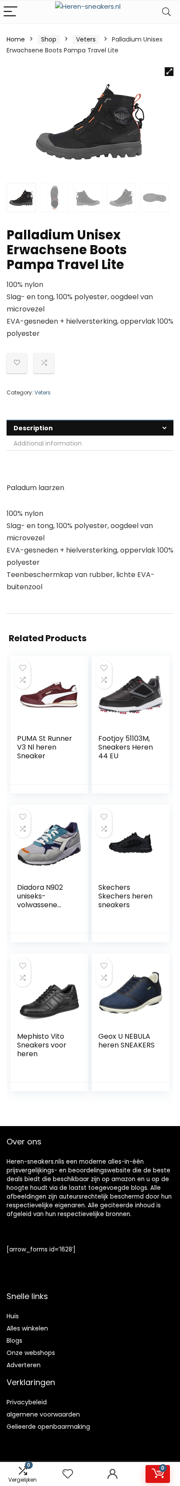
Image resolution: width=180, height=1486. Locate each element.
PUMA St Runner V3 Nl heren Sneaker (44, 747)
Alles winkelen (27, 1328)
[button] (169, 71)
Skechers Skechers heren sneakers (125, 896)
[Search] (166, 12)
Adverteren (24, 1365)
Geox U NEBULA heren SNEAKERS (126, 1040)
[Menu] (10, 12)
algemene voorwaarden (43, 1414)
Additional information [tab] (48, 443)
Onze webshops (31, 1352)
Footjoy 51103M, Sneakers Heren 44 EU (125, 747)
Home (16, 39)
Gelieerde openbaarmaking (48, 1426)
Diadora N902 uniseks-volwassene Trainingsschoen (45, 900)
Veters (86, 39)
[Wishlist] (67, 1474)
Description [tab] (33, 428)
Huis (13, 1316)
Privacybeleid (27, 1402)
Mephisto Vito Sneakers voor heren (41, 1045)
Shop (48, 39)
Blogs (14, 1340)
